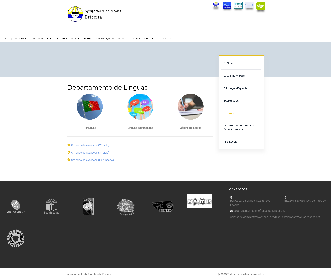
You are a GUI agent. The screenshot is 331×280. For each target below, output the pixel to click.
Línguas (228, 113)
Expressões (231, 100)
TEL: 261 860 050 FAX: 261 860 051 (305, 200)
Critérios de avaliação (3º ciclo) (90, 152)
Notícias (123, 38)
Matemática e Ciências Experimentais (238, 127)
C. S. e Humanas (234, 75)
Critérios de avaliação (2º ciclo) (90, 145)
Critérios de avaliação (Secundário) (92, 160)
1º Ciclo (228, 63)
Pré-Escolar (231, 141)
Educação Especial (235, 88)
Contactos (165, 38)
